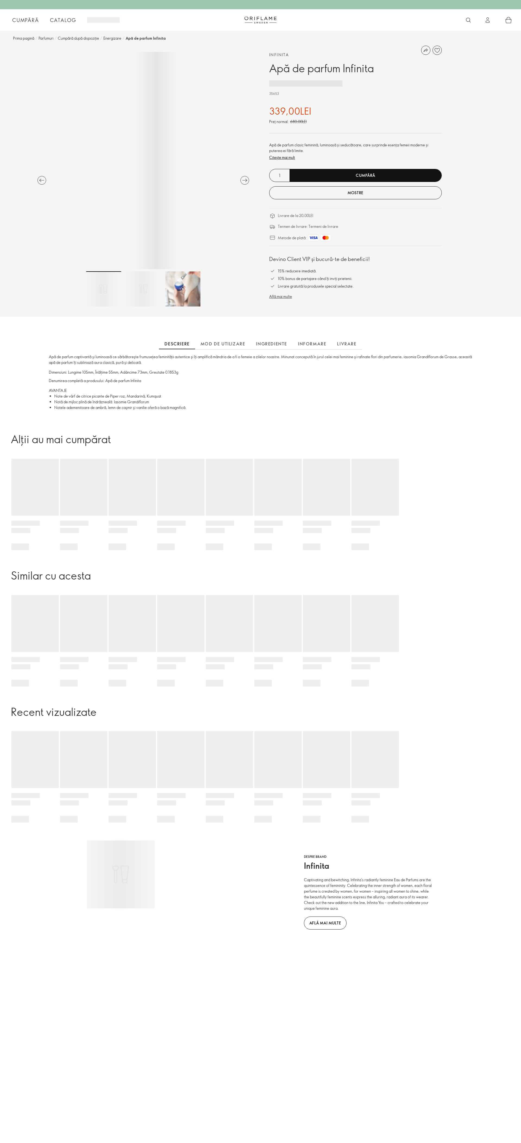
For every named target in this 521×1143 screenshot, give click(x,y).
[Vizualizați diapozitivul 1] (103, 289)
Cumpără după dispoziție (78, 38)
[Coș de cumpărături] (508, 20)
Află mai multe (280, 296)
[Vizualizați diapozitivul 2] (143, 289)
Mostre (355, 192)
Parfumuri (46, 38)
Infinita (279, 54)
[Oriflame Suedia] (260, 20)
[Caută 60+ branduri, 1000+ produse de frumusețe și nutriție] (468, 20)
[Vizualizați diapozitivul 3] (183, 289)
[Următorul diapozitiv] (244, 180)
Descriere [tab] (176, 344)
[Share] (425, 50)
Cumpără (25, 20)
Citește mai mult (282, 157)
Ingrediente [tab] (271, 344)
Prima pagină (23, 38)
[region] (143, 160)
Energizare (112, 38)
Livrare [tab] (346, 344)
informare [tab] (312, 344)
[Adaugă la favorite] (437, 50)
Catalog (63, 20)
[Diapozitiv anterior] (41, 180)
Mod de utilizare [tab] (223, 344)
